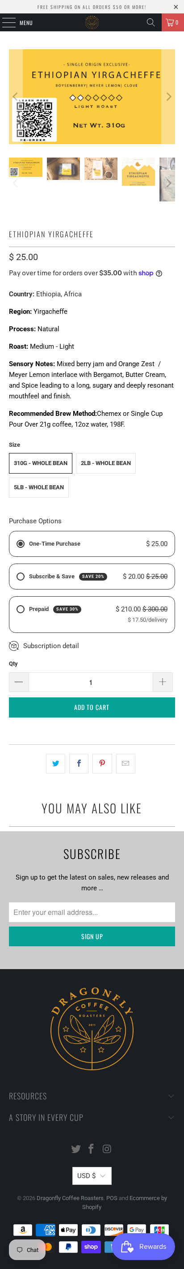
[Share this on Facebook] (78, 763)
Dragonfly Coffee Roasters (70, 1198)
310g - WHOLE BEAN (40, 463)
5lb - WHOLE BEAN (39, 487)
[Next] (168, 96)
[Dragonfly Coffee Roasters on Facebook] (91, 1149)
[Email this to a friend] (125, 763)
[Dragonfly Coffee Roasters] (92, 22)
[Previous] (15, 96)
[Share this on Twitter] (55, 763)
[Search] (150, 22)
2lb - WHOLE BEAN (106, 463)
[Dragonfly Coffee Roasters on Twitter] (76, 1149)
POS (111, 1198)
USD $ (86, 1176)
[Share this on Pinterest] (102, 763)
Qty (13, 663)
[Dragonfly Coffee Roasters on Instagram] (107, 1149)
